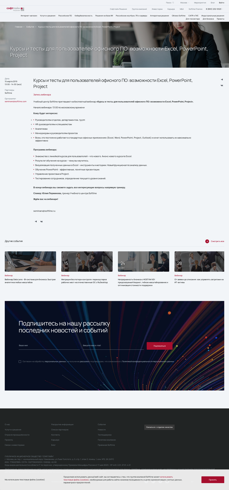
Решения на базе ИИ (104, 15)
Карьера (171, 9)
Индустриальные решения (212, 15)
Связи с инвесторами (14, 445)
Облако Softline (178, 15)
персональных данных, (55, 361)
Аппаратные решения (159, 15)
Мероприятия (200, 2)
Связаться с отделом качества (159, 427)
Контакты (55, 434)
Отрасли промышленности (17, 434)
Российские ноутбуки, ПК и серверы (131, 15)
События (30, 27)
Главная (18, 27)
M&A (182, 9)
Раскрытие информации (62, 424)
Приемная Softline (106, 445)
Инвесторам (157, 9)
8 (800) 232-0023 (213, 9)
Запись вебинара (42, 94)
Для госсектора (193, 19)
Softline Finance (195, 9)
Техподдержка (104, 434)
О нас (7, 424)
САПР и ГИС (193, 15)
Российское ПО (65, 15)
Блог (213, 2)
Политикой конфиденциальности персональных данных (148, 361)
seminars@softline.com (15, 101)
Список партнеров (59, 429)
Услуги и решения (47, 15)
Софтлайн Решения (118, 9)
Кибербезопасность (83, 15)
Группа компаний (139, 9)
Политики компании (107, 440)
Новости (102, 429)
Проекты (220, 19)
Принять (213, 479)
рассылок (84, 361)
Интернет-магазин (29, 15)
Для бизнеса (208, 19)
